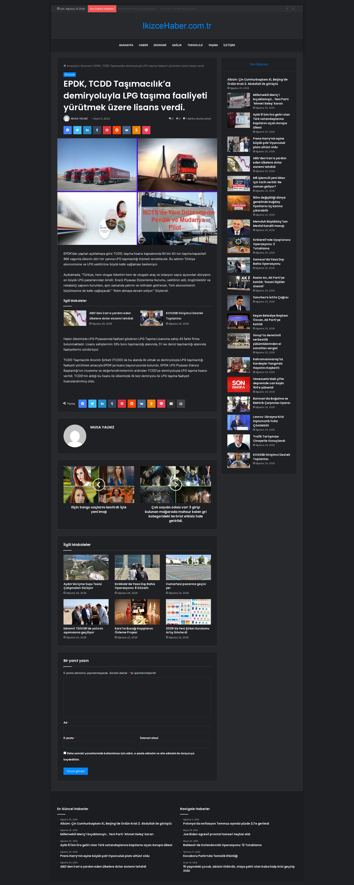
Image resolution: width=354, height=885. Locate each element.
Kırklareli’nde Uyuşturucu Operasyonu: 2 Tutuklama (271, 244)
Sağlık (177, 45)
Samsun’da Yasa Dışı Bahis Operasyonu (268, 261)
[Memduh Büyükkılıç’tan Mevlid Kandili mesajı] (238, 227)
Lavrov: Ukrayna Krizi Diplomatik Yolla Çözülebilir (268, 421)
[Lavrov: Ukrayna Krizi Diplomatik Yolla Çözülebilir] (238, 422)
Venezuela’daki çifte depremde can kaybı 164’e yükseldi (268, 383)
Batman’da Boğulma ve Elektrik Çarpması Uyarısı (271, 400)
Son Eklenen (259, 64)
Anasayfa (126, 45)
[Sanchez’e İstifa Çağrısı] (238, 303)
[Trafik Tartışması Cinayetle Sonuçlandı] (238, 442)
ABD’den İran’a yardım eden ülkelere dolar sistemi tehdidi (269, 162)
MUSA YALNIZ (79, 118)
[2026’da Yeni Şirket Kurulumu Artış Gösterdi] (188, 612)
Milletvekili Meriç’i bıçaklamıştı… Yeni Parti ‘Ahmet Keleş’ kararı (271, 99)
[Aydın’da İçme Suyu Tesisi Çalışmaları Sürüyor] (86, 567)
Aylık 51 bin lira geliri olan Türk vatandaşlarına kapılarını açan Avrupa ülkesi (165, 8)
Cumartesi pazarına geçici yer (186, 586)
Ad (66, 722)
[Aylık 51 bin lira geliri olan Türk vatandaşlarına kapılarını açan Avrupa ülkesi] (238, 120)
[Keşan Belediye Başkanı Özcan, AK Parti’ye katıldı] (238, 321)
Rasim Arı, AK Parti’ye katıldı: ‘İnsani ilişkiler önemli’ (269, 282)
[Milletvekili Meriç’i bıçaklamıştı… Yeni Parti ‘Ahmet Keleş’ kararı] (238, 100)
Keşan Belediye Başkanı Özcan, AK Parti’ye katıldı (270, 320)
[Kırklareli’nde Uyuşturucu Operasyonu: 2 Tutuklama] (238, 245)
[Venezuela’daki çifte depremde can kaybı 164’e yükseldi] (238, 384)
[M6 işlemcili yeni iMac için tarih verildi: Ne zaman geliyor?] (238, 183)
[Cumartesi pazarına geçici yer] (188, 567)
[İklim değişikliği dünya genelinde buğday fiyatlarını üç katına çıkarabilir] (238, 203)
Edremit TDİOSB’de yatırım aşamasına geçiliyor (83, 630)
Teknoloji (195, 45)
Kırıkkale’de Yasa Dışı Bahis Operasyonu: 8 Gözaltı (135, 586)
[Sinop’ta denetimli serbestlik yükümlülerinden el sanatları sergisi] (238, 341)
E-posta (70, 738)
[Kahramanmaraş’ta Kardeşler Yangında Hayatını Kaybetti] (238, 365)
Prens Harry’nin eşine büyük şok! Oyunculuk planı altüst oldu (269, 142)
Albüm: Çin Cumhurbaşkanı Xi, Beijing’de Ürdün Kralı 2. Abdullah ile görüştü (257, 81)
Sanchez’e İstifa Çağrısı (270, 297)
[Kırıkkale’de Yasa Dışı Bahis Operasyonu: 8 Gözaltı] (137, 567)
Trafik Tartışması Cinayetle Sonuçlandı (269, 438)
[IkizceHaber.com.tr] (177, 26)
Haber (143, 45)
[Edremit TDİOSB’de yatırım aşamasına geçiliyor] (86, 612)
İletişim (229, 45)
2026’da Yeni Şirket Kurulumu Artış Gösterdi (187, 630)
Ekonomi (160, 45)
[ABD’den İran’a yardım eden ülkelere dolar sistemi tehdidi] (75, 318)
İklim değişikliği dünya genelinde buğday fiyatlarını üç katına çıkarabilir (269, 203)
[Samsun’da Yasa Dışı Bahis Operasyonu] (238, 265)
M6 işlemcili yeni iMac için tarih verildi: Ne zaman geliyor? (269, 182)
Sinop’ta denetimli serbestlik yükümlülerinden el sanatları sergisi (267, 341)
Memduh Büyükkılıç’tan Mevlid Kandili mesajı (270, 223)
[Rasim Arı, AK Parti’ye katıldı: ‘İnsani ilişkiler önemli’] (238, 283)
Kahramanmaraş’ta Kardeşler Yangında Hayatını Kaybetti (268, 363)
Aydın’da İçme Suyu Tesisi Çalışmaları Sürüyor (83, 586)
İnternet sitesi (149, 738)
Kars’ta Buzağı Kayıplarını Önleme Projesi (134, 630)
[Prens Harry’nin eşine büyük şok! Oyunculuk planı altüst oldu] (238, 144)
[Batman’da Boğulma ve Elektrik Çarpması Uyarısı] (238, 404)
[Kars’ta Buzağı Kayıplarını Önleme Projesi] (137, 612)
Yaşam (213, 45)
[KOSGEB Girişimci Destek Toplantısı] (151, 318)
